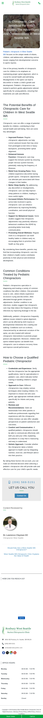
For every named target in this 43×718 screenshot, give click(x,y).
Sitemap (15, 711)
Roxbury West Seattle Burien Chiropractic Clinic (25, 709)
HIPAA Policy (31, 711)
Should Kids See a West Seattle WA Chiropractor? (21, 549)
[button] (2, 3)
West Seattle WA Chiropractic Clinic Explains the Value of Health (21, 555)
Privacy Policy (23, 711)
